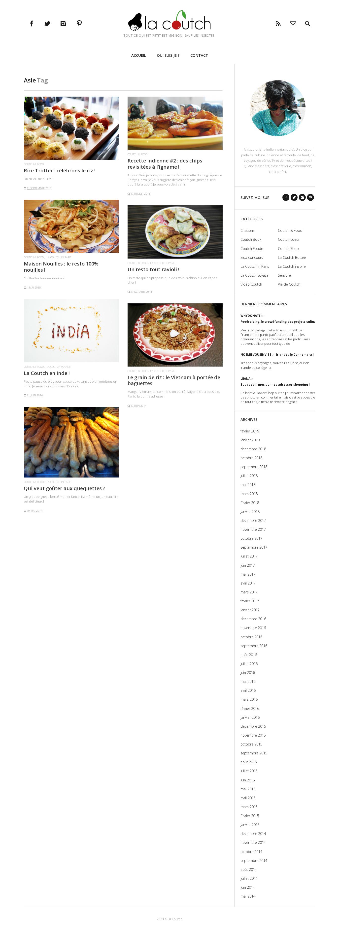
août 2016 (248, 654)
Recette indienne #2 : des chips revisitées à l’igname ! (165, 163)
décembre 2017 (253, 520)
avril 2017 (248, 583)
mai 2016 (247, 681)
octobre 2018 (251, 457)
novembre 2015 (253, 735)
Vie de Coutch (289, 284)
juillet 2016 (249, 663)
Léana (245, 378)
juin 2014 (247, 887)
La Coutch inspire (292, 266)
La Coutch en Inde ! (47, 373)
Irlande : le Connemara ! (295, 354)
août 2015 (248, 762)
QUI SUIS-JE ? (168, 55)
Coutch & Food (34, 164)
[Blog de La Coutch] (169, 20)
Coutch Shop (288, 248)
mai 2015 (247, 789)
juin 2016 (247, 672)
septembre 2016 (253, 645)
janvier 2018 (250, 511)
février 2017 (249, 601)
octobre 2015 (251, 744)
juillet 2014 (249, 878)
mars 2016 (249, 699)
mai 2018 (247, 484)
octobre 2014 (251, 851)
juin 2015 (247, 780)
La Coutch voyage (58, 366)
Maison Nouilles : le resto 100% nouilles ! (61, 266)
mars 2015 (249, 806)
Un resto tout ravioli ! (153, 269)
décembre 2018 (253, 449)
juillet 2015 (249, 771)
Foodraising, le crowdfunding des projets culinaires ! (282, 321)
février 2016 (249, 708)
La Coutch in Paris (58, 257)
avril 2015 (248, 798)
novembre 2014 (253, 842)
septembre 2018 (253, 466)
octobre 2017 (251, 538)
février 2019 (249, 431)
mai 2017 (247, 574)
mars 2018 (249, 493)
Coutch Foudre (252, 248)
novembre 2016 (253, 627)
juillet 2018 (249, 475)
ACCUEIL (138, 55)
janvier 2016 (250, 717)
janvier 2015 (250, 824)
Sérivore (284, 275)
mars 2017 (249, 592)
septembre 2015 (253, 753)
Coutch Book (250, 239)
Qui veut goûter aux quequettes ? (64, 488)
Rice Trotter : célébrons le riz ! (60, 170)
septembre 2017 (253, 547)
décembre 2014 (253, 833)
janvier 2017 (250, 610)
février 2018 (249, 502)
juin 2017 (247, 565)
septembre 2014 (253, 860)
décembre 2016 (253, 618)
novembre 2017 (253, 529)
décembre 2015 (253, 726)
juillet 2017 (249, 556)
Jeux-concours (251, 257)
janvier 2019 (250, 440)
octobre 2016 (251, 637)
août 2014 (248, 869)
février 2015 (249, 815)
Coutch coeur (289, 239)
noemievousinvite (255, 354)
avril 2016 (248, 690)
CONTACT (199, 55)
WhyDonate (250, 316)
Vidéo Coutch (251, 284)
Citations (247, 230)
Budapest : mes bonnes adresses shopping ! (275, 384)
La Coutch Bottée (292, 257)
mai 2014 (247, 896)
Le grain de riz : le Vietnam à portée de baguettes (174, 380)
